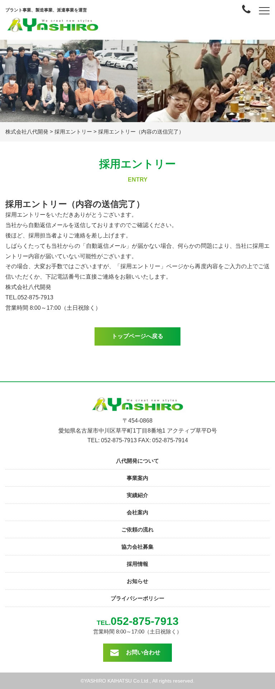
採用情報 (137, 564)
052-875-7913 (145, 621)
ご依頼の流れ (137, 529)
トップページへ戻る (137, 336)
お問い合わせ (143, 652)
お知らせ (137, 581)
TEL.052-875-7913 (29, 297)
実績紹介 (137, 495)
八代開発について (137, 461)
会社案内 (137, 512)
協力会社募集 (137, 547)
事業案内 (137, 478)
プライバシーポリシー (137, 598)
